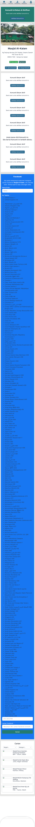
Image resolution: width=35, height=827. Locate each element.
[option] (19, 198)
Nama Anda (6, 187)
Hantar (17, 732)
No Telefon (5, 195)
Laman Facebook (7, 723)
